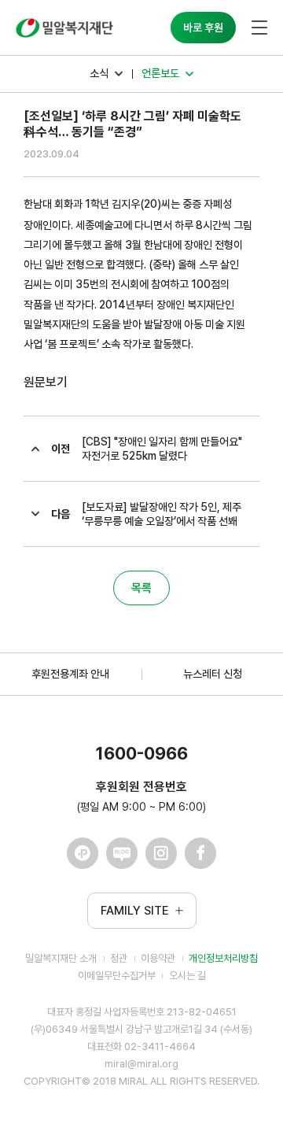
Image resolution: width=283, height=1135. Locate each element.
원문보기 (46, 382)
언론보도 (160, 73)
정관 (118, 958)
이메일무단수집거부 (117, 976)
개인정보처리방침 (223, 958)
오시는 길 (187, 976)
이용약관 (158, 958)
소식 (99, 73)
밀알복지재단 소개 (61, 958)
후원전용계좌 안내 (70, 673)
